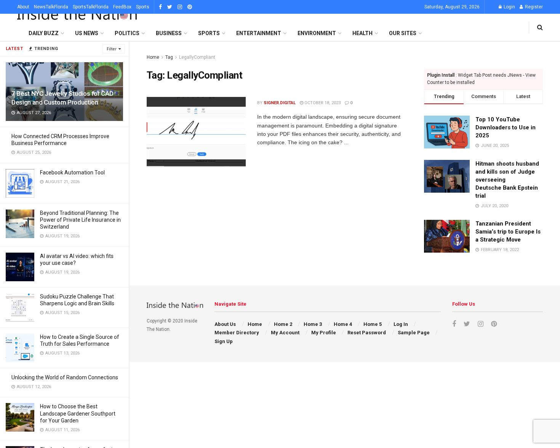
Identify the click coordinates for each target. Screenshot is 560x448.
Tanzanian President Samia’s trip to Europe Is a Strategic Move (508, 231)
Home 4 (343, 324)
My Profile (323, 332)
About (23, 7)
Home (153, 57)
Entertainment (258, 33)
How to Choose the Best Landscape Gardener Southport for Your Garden (77, 413)
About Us (225, 324)
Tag (169, 57)
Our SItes (402, 33)
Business (169, 33)
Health (362, 33)
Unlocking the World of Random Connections (64, 377)
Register (533, 7)
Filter (112, 49)
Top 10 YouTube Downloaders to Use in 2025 (505, 127)
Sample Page (414, 332)
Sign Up (223, 341)
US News (86, 33)
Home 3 (313, 324)
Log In (401, 324)
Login (508, 7)
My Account (285, 332)
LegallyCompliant (197, 57)
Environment (317, 33)
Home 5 (372, 324)
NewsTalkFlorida (51, 7)
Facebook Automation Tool (72, 172)
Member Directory (236, 332)
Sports (142, 7)
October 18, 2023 (322, 102)
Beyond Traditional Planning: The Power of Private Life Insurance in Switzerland (80, 220)
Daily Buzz (44, 33)
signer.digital (280, 102)
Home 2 (283, 324)
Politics (127, 33)
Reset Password (366, 332)
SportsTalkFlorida (91, 7)
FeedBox (122, 7)
